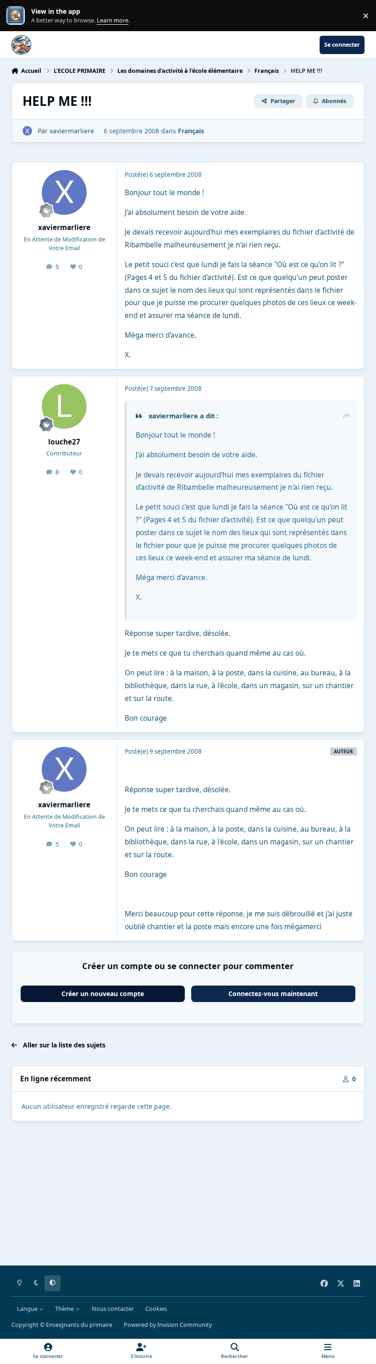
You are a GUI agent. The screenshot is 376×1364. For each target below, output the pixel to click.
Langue (28, 1309)
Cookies (156, 1309)
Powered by (168, 1325)
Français (191, 130)
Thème (65, 1309)
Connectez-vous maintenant (273, 993)
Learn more (17, 15)
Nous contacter (113, 1309)
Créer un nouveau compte (102, 993)
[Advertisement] (188, 1195)
